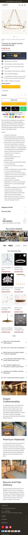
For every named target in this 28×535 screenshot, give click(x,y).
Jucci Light (7, 534)
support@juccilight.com (10, 508)
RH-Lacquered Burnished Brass (10, 87)
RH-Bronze (5, 90)
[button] (19, 5)
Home (3, 39)
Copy (15, 55)
